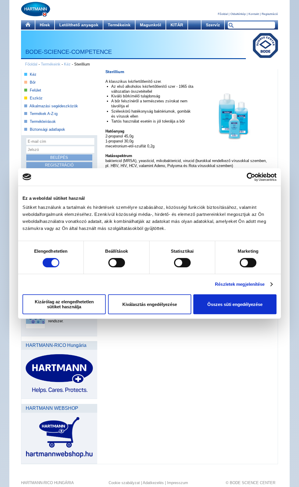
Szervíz (213, 25)
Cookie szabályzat (124, 483)
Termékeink (119, 25)
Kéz (67, 64)
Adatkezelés (153, 483)
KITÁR (177, 25)
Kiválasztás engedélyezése (149, 304)
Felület (35, 90)
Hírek (45, 25)
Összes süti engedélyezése (235, 304)
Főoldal (223, 14)
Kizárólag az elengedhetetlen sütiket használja (64, 304)
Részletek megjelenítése (240, 284)
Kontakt (253, 14)
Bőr (33, 82)
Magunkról (150, 25)
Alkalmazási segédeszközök (53, 106)
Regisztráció (270, 14)
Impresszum (177, 483)
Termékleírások (43, 121)
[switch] (116, 262)
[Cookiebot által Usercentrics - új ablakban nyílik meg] (251, 177)
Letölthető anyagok (78, 25)
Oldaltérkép (238, 14)
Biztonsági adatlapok (47, 129)
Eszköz (36, 98)
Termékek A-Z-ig (44, 113)
